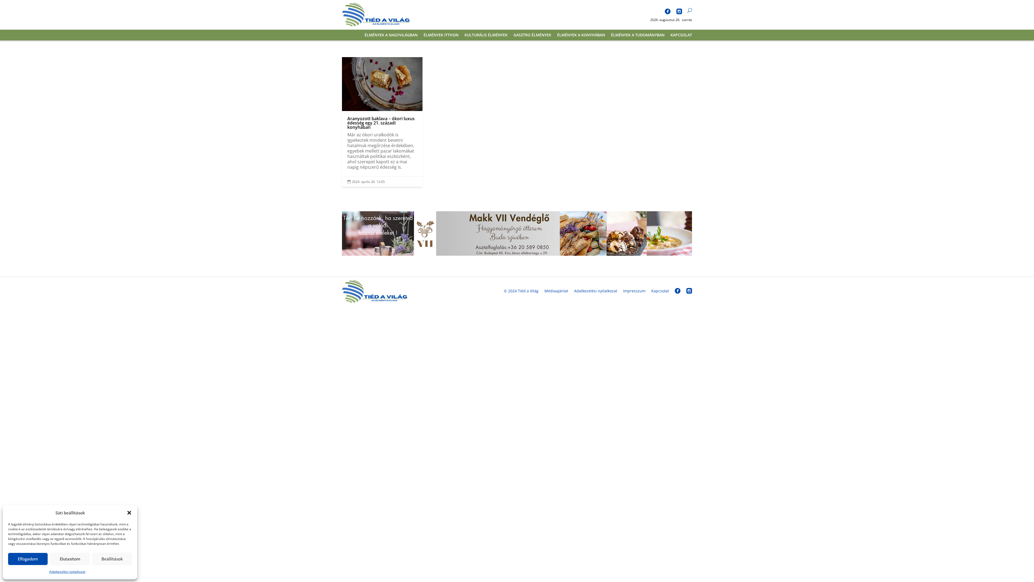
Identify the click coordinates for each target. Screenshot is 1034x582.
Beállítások (112, 559)
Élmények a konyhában (581, 35)
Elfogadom (28, 559)
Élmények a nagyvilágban (391, 35)
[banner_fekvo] (517, 254)
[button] (129, 512)
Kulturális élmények (486, 35)
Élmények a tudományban (638, 35)
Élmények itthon (441, 35)
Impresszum (634, 290)
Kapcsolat (681, 35)
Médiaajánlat (556, 290)
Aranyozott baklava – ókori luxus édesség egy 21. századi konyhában (382, 122)
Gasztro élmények (532, 35)
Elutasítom (70, 559)
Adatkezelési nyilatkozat (67, 571)
